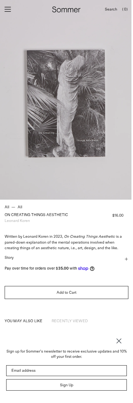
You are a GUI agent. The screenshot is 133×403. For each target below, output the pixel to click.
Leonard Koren (17, 221)
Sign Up (66, 385)
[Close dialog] (119, 341)
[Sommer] (66, 9)
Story (9, 257)
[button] (111, 9)
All (7, 207)
